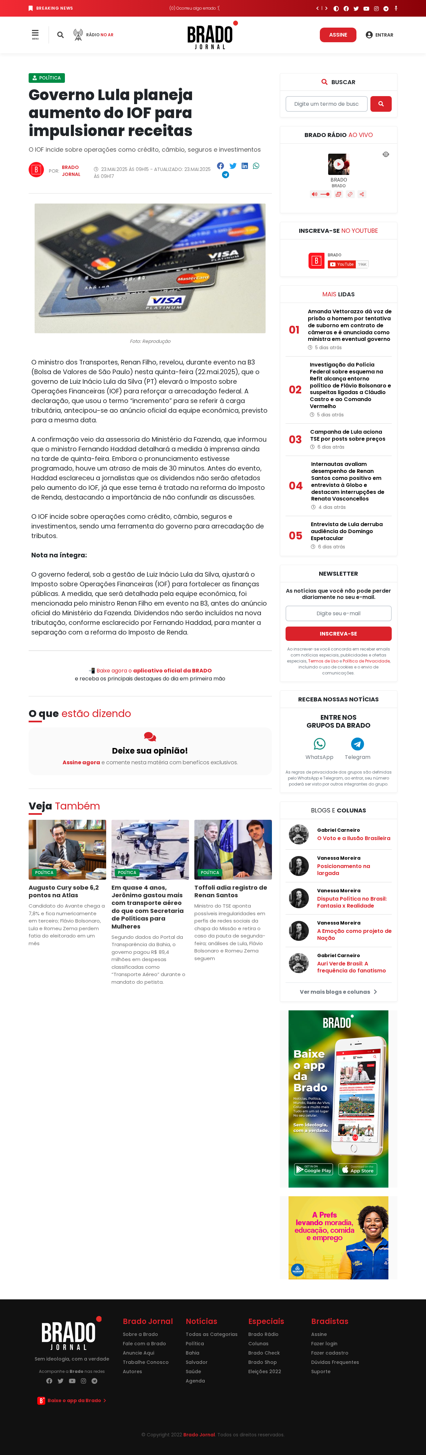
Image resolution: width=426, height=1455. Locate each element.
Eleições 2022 (264, 1371)
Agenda (195, 1381)
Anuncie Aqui (138, 1353)
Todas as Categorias (212, 1334)
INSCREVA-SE (338, 634)
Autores (132, 1371)
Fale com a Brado (144, 1343)
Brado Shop (262, 1362)
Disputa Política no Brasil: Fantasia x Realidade (352, 902)
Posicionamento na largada (343, 869)
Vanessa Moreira (338, 858)
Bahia (192, 1353)
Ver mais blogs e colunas (335, 992)
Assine (338, 35)
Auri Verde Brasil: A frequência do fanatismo (351, 967)
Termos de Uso (323, 661)
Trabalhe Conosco (146, 1362)
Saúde (193, 1371)
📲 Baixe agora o (150, 670)
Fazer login (324, 1343)
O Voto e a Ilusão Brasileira (353, 838)
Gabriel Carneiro (338, 830)
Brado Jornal (71, 171)
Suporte (320, 1371)
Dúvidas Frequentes (335, 1362)
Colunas (258, 1343)
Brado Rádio (263, 1334)
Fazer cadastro (329, 1353)
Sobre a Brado (140, 1334)
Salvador (197, 1362)
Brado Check (264, 1353)
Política (49, 77)
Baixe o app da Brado (74, 1400)
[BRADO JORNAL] (213, 34)
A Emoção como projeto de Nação (354, 934)
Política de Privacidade (366, 661)
